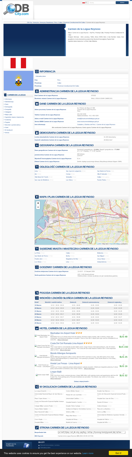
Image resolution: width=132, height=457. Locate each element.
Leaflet (99, 244)
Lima (36, 171)
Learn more (87, 453)
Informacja (8, 99)
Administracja (9, 101)
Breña (68, 256)
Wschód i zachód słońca (12, 125)
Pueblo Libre (38, 259)
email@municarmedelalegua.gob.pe (88, 118)
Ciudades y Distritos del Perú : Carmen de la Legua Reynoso (96, 124)
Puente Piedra (101, 180)
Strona (7, 132)
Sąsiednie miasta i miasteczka (14, 117)
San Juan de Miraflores (42, 180)
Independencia (101, 262)
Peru (58, 80)
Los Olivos (69, 180)
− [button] (38, 207)
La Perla (86, 41)
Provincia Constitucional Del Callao (68, 86)
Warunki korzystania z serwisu (50, 445)
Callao (90, 41)
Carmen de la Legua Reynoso (84, 29)
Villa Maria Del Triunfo (41, 177)
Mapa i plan (8, 114)
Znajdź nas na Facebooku (11, 445)
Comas (68, 174)
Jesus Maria (101, 259)
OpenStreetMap (115, 244)
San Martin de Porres (103, 171)
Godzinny (8, 119)
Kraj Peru (92, 32)
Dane (6, 104)
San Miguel (100, 256)
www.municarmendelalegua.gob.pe (88, 121)
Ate (36, 174)
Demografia (8, 107)
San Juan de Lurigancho (73, 171)
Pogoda (109, 39)
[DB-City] (16, 15)
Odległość (8, 112)
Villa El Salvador (102, 174)
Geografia (8, 109)
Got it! (118, 453)
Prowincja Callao (99, 32)
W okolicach (9, 130)
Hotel (112, 39)
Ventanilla (69, 177)
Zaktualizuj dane (41, 76)
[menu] (84, 2)
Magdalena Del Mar (72, 259)
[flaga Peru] (18, 68)
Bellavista (94, 41)
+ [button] (38, 203)
